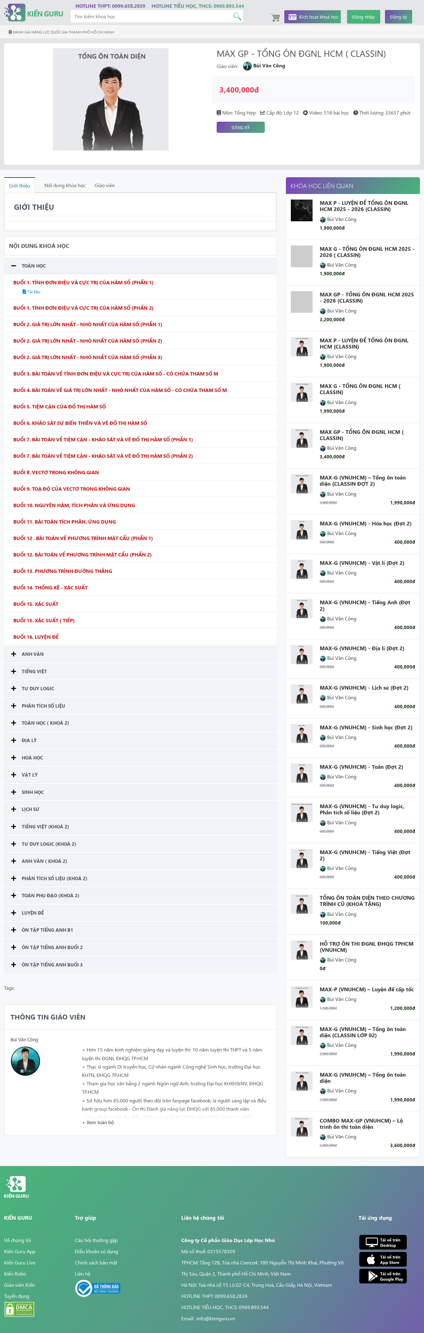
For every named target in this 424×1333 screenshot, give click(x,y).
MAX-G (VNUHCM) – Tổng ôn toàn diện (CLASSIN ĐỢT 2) (363, 480)
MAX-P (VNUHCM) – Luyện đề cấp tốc (367, 989)
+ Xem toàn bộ (98, 1122)
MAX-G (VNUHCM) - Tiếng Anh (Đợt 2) (365, 605)
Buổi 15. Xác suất (35, 603)
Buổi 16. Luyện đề (36, 636)
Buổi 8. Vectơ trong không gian (56, 472)
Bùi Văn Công (24, 1039)
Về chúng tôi (17, 1239)
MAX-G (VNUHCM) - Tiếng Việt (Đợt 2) (365, 855)
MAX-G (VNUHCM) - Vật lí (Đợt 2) (362, 562)
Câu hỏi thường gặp (96, 1239)
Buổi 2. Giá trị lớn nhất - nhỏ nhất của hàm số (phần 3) (87, 357)
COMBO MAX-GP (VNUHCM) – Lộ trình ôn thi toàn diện (361, 1123)
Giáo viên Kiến (19, 1284)
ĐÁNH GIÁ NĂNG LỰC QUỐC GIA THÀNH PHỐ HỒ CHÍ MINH (63, 31)
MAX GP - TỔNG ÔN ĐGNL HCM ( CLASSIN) (362, 435)
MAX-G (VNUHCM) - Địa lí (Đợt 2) (362, 648)
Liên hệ (82, 1273)
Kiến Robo (15, 1273)
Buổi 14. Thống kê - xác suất (50, 587)
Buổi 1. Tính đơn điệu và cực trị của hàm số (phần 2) (83, 307)
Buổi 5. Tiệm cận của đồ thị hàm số (59, 406)
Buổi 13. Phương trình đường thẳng (62, 570)
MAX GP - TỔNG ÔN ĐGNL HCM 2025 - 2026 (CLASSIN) (367, 297)
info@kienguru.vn (215, 1318)
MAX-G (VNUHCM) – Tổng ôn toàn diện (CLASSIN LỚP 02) (363, 1032)
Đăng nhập (363, 16)
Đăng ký (398, 16)
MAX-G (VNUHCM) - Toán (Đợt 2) (361, 766)
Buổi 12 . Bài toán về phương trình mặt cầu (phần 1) (83, 537)
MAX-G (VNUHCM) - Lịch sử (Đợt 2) (364, 687)
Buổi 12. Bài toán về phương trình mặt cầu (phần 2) (82, 554)
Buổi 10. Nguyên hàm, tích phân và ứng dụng (74, 505)
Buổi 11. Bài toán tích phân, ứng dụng (64, 521)
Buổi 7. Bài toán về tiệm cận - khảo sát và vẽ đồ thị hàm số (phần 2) (103, 455)
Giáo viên (105, 185)
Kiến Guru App (19, 1251)
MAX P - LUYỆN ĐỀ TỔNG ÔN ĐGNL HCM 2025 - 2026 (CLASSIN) (364, 206)
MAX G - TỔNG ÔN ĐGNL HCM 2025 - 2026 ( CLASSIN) (367, 252)
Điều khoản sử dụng (96, 1251)
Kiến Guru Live (19, 1262)
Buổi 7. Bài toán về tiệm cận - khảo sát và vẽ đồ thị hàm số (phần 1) (103, 439)
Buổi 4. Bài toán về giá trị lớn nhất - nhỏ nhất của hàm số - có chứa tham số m (120, 389)
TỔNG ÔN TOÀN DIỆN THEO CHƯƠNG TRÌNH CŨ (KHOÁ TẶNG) (367, 900)
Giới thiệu (19, 185)
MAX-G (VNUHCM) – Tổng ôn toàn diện (363, 1077)
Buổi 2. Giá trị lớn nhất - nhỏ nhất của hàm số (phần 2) (87, 340)
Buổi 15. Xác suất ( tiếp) (44, 620)
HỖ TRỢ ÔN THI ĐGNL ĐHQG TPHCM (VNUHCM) (366, 946)
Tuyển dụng (16, 1295)
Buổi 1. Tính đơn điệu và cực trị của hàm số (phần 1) (83, 282)
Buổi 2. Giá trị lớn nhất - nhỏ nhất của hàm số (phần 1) (87, 324)
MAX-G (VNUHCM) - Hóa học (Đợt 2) (366, 523)
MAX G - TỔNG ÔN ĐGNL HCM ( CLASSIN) (360, 389)
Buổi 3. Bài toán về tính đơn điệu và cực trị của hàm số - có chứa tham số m (115, 373)
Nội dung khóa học (64, 185)
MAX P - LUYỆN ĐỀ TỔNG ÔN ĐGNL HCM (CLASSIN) (364, 343)
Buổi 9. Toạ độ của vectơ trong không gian (71, 488)
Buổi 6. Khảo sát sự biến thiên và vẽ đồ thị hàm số (80, 422)
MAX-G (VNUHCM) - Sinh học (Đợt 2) (366, 727)
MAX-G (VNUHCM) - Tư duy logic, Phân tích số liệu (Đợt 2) (362, 809)
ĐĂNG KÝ (241, 127)
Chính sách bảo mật (96, 1262)
